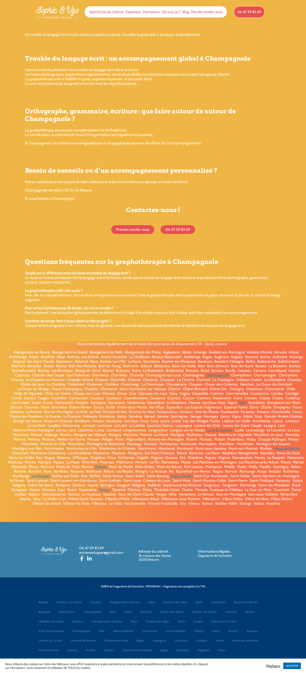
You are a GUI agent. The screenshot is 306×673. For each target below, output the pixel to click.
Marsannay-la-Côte (223, 621)
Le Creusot (181, 640)
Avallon (91, 650)
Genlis (199, 602)
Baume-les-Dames (246, 602)
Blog (186, 12)
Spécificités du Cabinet (106, 12)
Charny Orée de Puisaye (137, 650)
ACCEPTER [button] (292, 665)
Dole (242, 402)
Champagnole (217, 375)
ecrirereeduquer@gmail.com (101, 552)
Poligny (101, 466)
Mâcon (219, 640)
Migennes (204, 650)
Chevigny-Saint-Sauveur (124, 602)
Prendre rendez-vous (207, 12)
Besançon (45, 612)
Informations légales (214, 551)
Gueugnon (159, 640)
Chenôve (95, 602)
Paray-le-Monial (49, 650)
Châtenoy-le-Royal (116, 640)
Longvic (198, 621)
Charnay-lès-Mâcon (204, 612)
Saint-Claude (181, 476)
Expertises (133, 12)
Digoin (141, 640)
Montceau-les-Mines (245, 640)
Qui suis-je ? (171, 12)
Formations (151, 12)
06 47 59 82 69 (91, 548)
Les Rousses (41, 476)
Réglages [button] (273, 666)
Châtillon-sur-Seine (68, 602)
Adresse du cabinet (153, 551)
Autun (128, 612)
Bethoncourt (67, 612)
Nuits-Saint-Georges (51, 631)
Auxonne (146, 612)
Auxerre (233, 631)
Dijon (152, 602)
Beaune (43, 602)
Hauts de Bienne (287, 448)
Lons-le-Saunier (220, 430)
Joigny (164, 650)
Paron (221, 650)
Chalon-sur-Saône (171, 612)
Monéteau (182, 650)
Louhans (201, 640)
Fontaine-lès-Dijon (175, 602)
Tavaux (104, 489)
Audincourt (218, 602)
